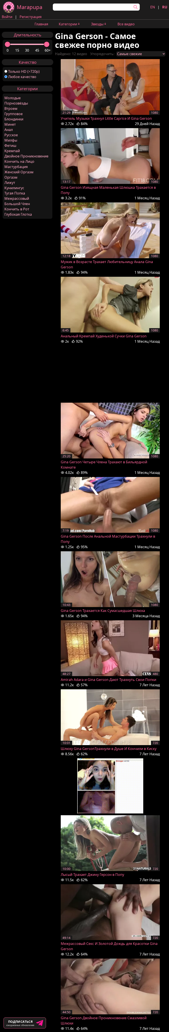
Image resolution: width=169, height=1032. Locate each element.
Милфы (10, 140)
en (152, 7)
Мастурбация (16, 166)
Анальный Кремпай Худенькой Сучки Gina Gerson (104, 336)
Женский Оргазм (18, 172)
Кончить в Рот (16, 209)
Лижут (9, 182)
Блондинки (13, 119)
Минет (10, 124)
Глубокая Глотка (18, 214)
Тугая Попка (14, 193)
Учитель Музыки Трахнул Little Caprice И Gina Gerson (106, 118)
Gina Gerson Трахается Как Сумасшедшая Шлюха (103, 610)
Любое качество (22, 76)
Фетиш (10, 145)
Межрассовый (16, 198)
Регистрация (31, 16)
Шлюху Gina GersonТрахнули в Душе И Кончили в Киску (108, 748)
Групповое (13, 113)
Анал (8, 129)
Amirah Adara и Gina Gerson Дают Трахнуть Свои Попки (108, 679)
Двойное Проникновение (26, 156)
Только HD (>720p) (24, 71)
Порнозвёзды (16, 103)
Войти (7, 16)
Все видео (126, 24)
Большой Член (17, 203)
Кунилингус (14, 187)
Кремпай (12, 150)
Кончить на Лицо (19, 161)
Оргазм (10, 177)
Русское (11, 135)
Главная (41, 24)
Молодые (12, 97)
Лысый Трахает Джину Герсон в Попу (92, 874)
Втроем (10, 108)
